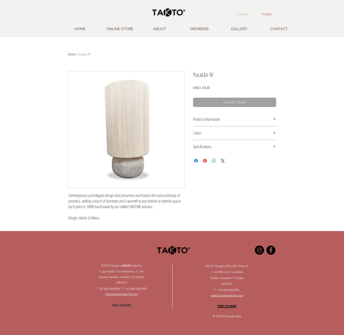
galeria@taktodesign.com (227, 295)
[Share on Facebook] (196, 161)
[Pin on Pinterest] (205, 161)
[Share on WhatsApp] (214, 161)
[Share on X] (223, 161)
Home (71, 54)
